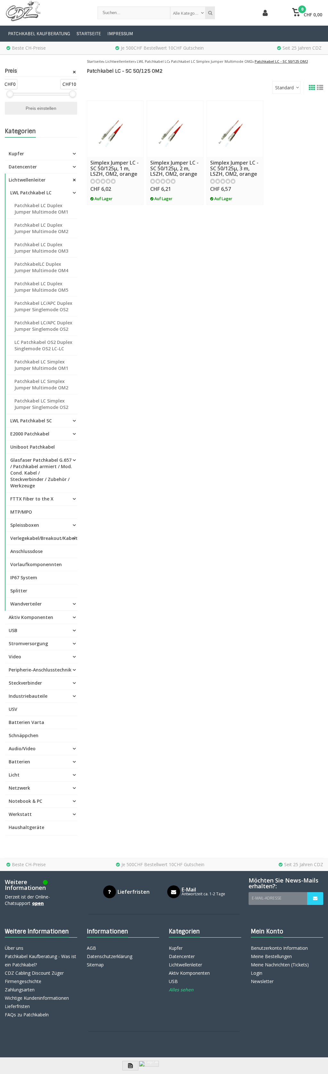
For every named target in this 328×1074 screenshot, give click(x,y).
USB (13, 630)
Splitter (18, 591)
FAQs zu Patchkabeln (27, 1015)
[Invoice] (130, 1065)
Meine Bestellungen (271, 956)
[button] (307, 13)
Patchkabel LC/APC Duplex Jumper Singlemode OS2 (43, 306)
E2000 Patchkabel (29, 434)
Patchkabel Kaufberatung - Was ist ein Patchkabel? (40, 960)
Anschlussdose (26, 551)
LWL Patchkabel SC (31, 421)
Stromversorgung (28, 643)
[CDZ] (45, 13)
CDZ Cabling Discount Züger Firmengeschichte (34, 977)
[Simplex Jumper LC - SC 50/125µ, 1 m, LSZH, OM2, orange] (115, 129)
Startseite (89, 34)
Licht (14, 775)
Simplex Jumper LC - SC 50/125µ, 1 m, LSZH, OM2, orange (114, 168)
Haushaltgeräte (26, 827)
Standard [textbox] (284, 88)
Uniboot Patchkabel (32, 447)
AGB (91, 948)
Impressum (120, 34)
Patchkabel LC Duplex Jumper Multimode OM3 (41, 247)
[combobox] (187, 12)
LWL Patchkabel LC (31, 193)
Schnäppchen (23, 735)
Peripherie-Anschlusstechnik (40, 670)
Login (256, 973)
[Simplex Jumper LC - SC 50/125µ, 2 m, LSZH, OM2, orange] (175, 129)
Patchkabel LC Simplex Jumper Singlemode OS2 (41, 404)
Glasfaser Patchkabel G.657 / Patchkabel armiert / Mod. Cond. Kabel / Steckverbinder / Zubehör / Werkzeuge (41, 473)
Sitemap (95, 965)
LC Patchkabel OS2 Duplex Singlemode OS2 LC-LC (43, 345)
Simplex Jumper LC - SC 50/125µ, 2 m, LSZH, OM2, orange (174, 168)
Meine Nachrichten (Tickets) (280, 965)
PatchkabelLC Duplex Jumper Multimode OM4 (41, 267)
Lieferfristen (17, 1006)
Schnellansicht (115, 147)
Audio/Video (22, 748)
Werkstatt (20, 814)
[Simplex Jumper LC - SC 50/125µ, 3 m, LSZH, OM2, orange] (235, 129)
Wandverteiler (26, 604)
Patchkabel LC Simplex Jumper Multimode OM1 (41, 365)
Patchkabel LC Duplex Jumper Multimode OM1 (41, 208)
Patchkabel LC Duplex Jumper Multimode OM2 (41, 228)
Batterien (19, 762)
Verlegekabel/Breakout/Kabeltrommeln (43, 538)
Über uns (14, 948)
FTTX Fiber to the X (31, 499)
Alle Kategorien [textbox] (187, 13)
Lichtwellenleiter (27, 180)
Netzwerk (19, 788)
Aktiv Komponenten (31, 617)
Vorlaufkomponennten (36, 564)
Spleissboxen (24, 525)
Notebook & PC (25, 801)
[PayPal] (149, 1064)
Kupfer (16, 154)
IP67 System (23, 577)
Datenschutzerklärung (109, 956)
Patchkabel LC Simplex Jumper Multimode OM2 (41, 384)
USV (13, 709)
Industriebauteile (28, 696)
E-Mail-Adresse (267, 898)
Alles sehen (181, 990)
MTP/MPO (21, 512)
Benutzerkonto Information (279, 948)
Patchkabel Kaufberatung (39, 34)
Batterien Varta (26, 722)
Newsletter (262, 981)
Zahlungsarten (20, 990)
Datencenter (23, 167)
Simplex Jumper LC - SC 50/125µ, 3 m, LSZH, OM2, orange (234, 168)
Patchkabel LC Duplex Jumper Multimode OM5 (41, 287)
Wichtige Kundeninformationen (37, 998)
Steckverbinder (25, 683)
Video (15, 657)
